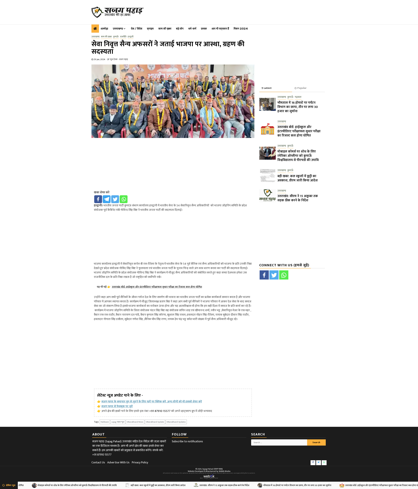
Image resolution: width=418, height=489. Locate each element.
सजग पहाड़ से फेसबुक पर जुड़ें (117, 406)
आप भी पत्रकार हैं (220, 28)
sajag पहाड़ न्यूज (117, 422)
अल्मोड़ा (104, 28)
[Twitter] (115, 199)
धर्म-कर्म (192, 28)
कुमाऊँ (116, 37)
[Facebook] (98, 199)
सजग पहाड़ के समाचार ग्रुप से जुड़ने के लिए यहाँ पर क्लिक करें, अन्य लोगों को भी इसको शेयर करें (151, 401)
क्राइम (150, 28)
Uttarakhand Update (155, 422)
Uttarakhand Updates (176, 422)
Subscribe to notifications (187, 441)
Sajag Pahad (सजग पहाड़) (212, 469)
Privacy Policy (140, 462)
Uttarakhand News (135, 422)
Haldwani (105, 422)
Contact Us (98, 462)
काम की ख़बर (164, 28)
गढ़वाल (298, 97)
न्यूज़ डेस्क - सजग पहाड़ (119, 59)
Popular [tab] (301, 88)
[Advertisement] (230, 11)
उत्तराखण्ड (118, 28)
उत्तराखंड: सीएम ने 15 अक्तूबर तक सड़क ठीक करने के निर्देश (297, 198)
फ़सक (204, 28)
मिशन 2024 (241, 28)
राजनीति (123, 37)
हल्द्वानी (130, 37)
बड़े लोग (180, 28)
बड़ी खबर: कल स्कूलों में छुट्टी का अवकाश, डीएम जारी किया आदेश (297, 178)
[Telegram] (107, 199)
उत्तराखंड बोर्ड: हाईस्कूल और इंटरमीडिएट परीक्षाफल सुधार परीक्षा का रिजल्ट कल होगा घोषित (299, 131)
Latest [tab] (268, 88)
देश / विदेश (136, 28)
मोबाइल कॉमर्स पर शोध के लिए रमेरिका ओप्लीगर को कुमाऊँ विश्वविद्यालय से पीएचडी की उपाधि (298, 156)
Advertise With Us (118, 462)
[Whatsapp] (124, 199)
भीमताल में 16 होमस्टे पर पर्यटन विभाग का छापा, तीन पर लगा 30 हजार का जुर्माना (297, 107)
